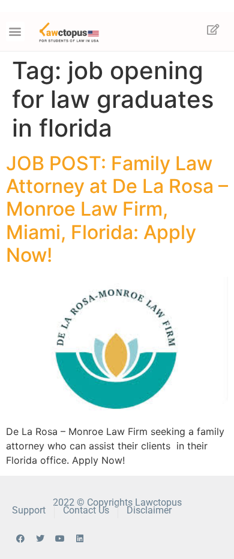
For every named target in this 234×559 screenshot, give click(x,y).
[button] (15, 31)
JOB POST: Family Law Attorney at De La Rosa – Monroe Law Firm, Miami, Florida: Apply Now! (117, 209)
